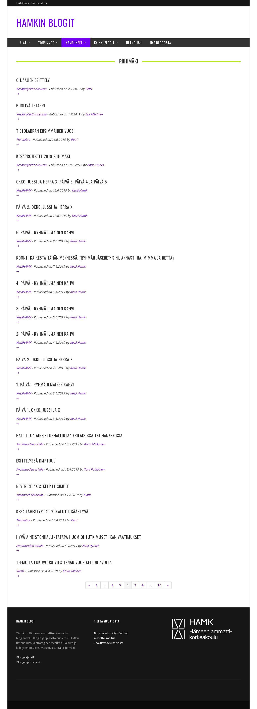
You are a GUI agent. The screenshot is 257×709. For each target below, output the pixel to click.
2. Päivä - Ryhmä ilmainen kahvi (45, 334)
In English (134, 42)
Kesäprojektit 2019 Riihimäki (43, 156)
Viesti (20, 571)
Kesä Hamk (79, 190)
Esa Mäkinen (94, 114)
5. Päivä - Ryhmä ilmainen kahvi (45, 232)
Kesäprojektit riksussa (31, 89)
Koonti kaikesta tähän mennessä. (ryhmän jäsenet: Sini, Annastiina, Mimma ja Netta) (95, 258)
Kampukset (74, 42)
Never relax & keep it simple (42, 486)
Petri (88, 89)
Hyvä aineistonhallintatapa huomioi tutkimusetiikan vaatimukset (78, 537)
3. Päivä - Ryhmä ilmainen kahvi (45, 309)
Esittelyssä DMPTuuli (36, 461)
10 (159, 585)
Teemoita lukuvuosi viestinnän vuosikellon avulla (64, 562)
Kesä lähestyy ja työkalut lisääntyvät (53, 511)
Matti (87, 495)
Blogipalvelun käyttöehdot (111, 633)
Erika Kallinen (72, 571)
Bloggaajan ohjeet (28, 662)
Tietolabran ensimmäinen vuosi (45, 131)
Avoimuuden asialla (29, 444)
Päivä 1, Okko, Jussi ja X (38, 410)
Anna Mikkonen (94, 444)
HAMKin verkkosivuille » (31, 3)
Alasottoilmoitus (104, 638)
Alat (23, 42)
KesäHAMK (23, 190)
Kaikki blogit (104, 42)
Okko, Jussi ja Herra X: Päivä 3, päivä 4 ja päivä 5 (61, 182)
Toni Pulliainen (94, 469)
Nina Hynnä (90, 546)
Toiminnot (46, 42)
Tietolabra (23, 140)
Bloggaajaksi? (25, 657)
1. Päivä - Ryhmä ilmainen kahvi (45, 385)
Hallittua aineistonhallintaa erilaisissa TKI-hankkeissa (69, 435)
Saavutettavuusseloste (108, 643)
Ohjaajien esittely (33, 80)
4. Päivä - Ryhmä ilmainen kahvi (45, 283)
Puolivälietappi (30, 106)
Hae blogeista (160, 42)
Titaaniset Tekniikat (29, 495)
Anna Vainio (95, 165)
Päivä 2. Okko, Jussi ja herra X (44, 207)
